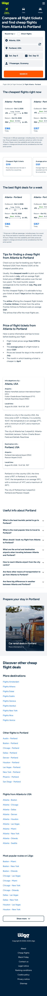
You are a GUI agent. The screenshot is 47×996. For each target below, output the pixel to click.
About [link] (23, 948)
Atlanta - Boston (10, 800)
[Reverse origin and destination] (39, 44)
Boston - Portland (10, 743)
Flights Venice (9, 720)
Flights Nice (8, 715)
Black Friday (23, 957)
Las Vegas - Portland (11, 767)
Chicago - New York (11, 885)
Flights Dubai (8, 691)
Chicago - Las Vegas (11, 876)
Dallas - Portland (10, 753)
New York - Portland (11, 772)
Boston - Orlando (10, 871)
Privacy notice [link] (23, 979)
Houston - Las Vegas (11, 905)
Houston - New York (11, 909)
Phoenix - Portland (11, 777)
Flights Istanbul (9, 706)
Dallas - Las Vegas (10, 895)
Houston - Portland (11, 762)
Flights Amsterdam (11, 682)
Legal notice (23, 966)
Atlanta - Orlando (10, 838)
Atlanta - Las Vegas (11, 824)
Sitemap (23, 983)
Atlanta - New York (11, 833)
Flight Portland (17, 84)
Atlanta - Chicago (10, 805)
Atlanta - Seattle (10, 843)
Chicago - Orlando (11, 890)
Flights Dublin (9, 696)
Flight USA (6, 84)
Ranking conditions (23, 970)
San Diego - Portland (12, 782)
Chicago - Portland (11, 748)
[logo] (5, 3)
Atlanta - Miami (9, 829)
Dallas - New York (10, 900)
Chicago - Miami (10, 881)
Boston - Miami (9, 861)
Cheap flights (23, 953)
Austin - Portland (10, 738)
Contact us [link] (23, 961)
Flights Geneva (9, 701)
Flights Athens (9, 686)
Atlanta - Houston (10, 819)
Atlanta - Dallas (9, 809)
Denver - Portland (10, 758)
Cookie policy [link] (23, 975)
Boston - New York (11, 866)
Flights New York (10, 710)
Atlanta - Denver (10, 814)
